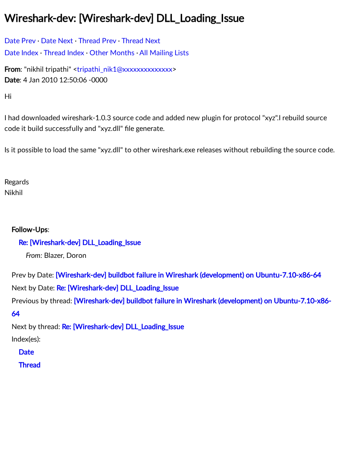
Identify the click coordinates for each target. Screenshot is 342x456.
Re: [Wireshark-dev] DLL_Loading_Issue (80, 242)
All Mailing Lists (164, 53)
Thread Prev (97, 41)
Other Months (112, 53)
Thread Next (141, 41)
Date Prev (20, 41)
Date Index (21, 53)
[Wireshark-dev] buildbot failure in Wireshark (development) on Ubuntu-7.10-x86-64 (188, 275)
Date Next (57, 41)
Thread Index (64, 53)
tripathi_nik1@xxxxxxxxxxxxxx (124, 69)
